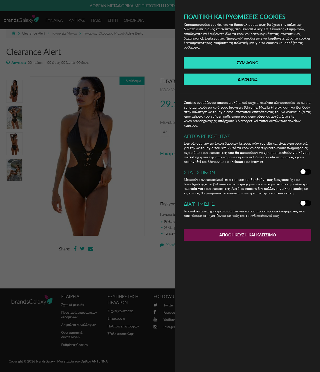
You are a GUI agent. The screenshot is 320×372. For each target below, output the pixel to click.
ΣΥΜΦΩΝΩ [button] (247, 63)
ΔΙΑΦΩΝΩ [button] (248, 79)
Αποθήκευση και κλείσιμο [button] (247, 235)
